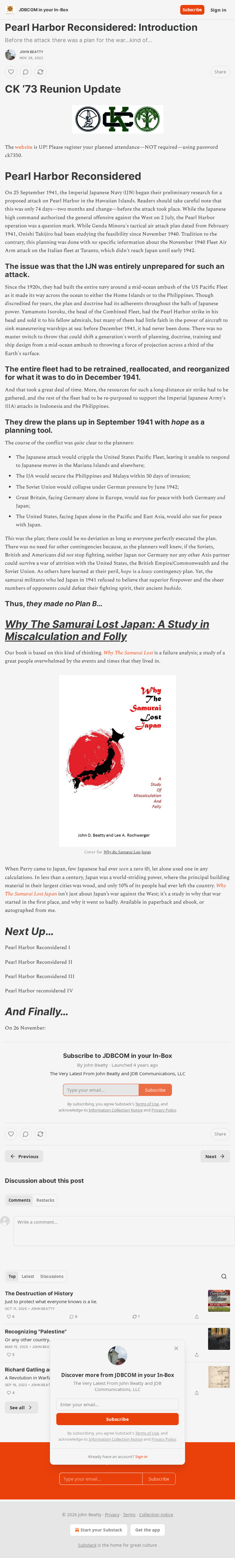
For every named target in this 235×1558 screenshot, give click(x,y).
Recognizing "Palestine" (36, 1332)
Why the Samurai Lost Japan (127, 852)
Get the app (147, 1530)
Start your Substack (101, 1530)
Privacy (112, 1514)
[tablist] (31, 1200)
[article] (117, 1305)
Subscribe (192, 9)
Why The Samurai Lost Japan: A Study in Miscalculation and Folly (107, 630)
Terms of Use (147, 1433)
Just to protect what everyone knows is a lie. (51, 1301)
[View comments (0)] (26, 72)
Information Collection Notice (116, 1439)
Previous (28, 1156)
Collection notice (156, 1514)
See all (17, 1407)
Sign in (218, 10)
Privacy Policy (163, 1439)
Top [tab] (12, 1276)
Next (211, 1156)
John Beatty (31, 52)
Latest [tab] (28, 1276)
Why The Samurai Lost (128, 653)
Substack (87, 1545)
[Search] (224, 1276)
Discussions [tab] (51, 1276)
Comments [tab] (19, 1200)
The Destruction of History (39, 1293)
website (24, 147)
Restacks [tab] (45, 1200)
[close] (176, 1348)
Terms (129, 1514)
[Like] (11, 72)
